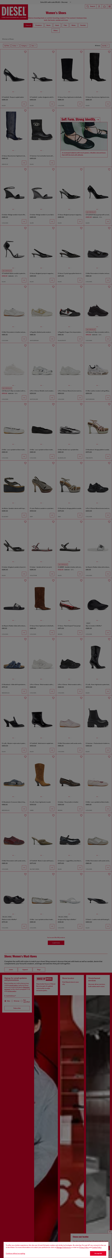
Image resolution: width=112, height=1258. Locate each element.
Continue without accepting (15, 1253)
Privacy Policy (84, 1247)
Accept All (98, 1253)
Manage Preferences (63, 1247)
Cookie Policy (96, 1247)
